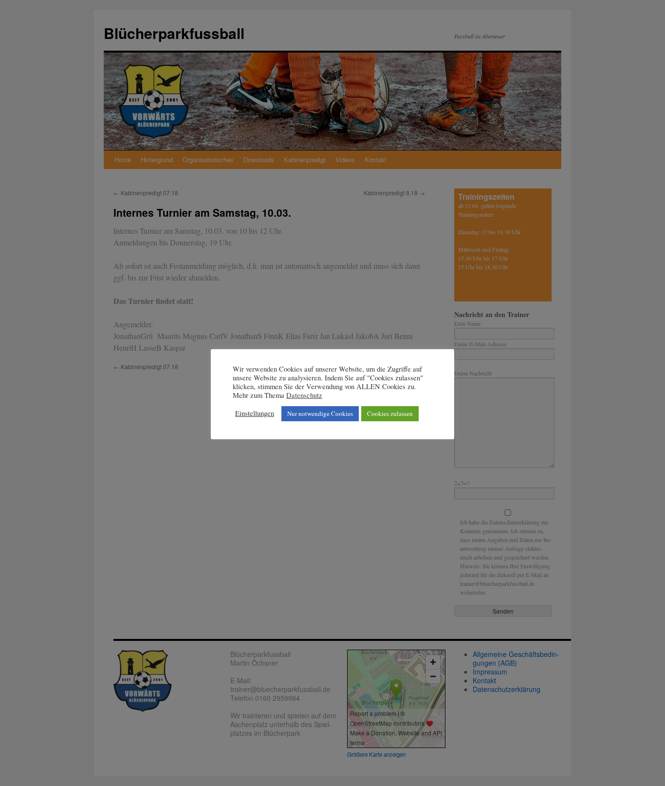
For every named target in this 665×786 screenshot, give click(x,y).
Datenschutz (304, 395)
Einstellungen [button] (254, 413)
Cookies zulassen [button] (390, 413)
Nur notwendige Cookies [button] (320, 413)
